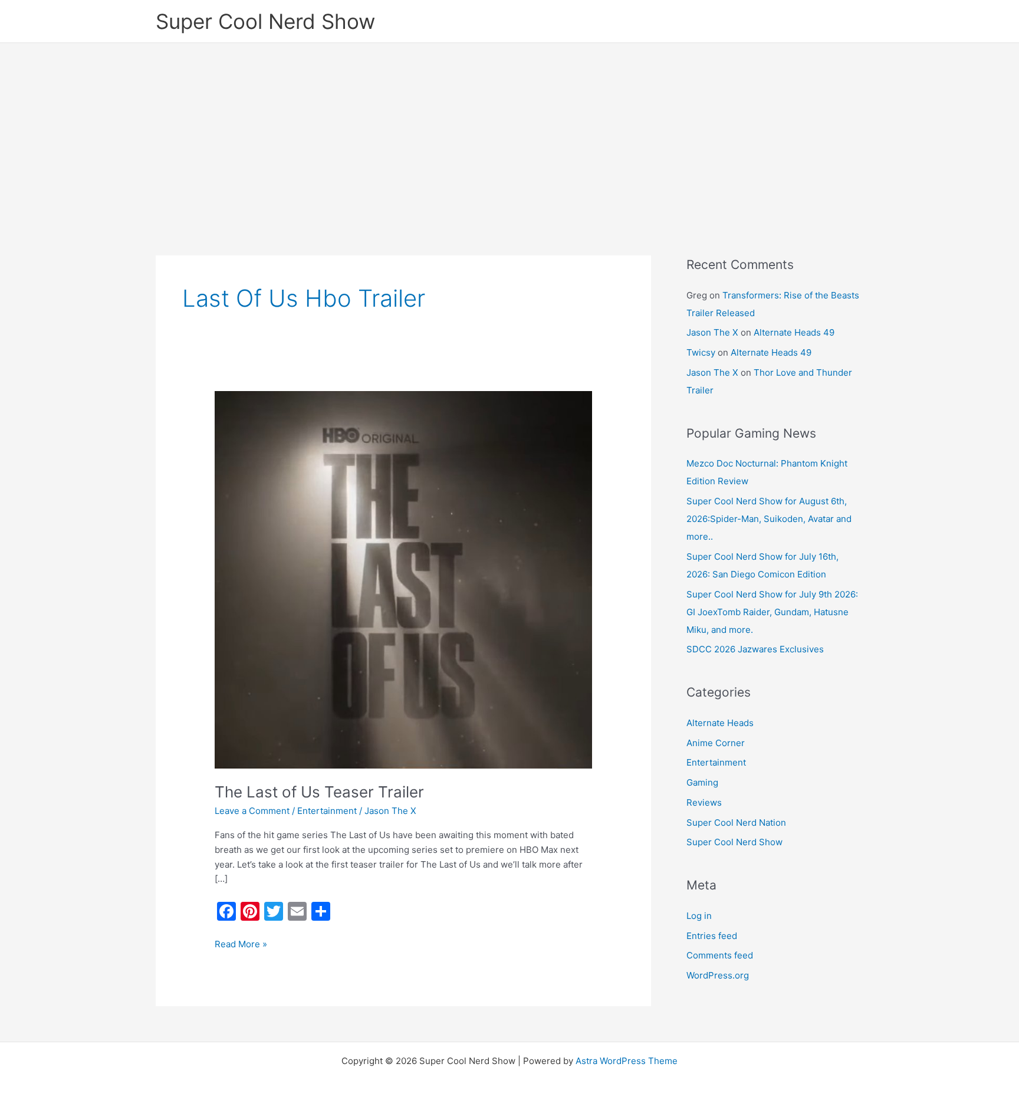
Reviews (704, 802)
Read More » (241, 943)
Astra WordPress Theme (627, 1060)
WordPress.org (717, 975)
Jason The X (712, 332)
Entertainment (327, 810)
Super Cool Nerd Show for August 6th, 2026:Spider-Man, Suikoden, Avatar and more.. (769, 518)
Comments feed (719, 955)
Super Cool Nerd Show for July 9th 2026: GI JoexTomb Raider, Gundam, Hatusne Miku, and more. (772, 612)
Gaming (702, 782)
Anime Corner (715, 742)
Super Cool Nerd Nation (736, 822)
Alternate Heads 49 (794, 332)
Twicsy (700, 352)
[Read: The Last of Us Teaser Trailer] (403, 579)
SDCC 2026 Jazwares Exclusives (755, 649)
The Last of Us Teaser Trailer (319, 792)
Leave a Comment (252, 810)
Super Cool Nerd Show (265, 21)
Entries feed (711, 935)
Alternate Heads (720, 722)
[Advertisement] (509, 131)
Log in (699, 915)
